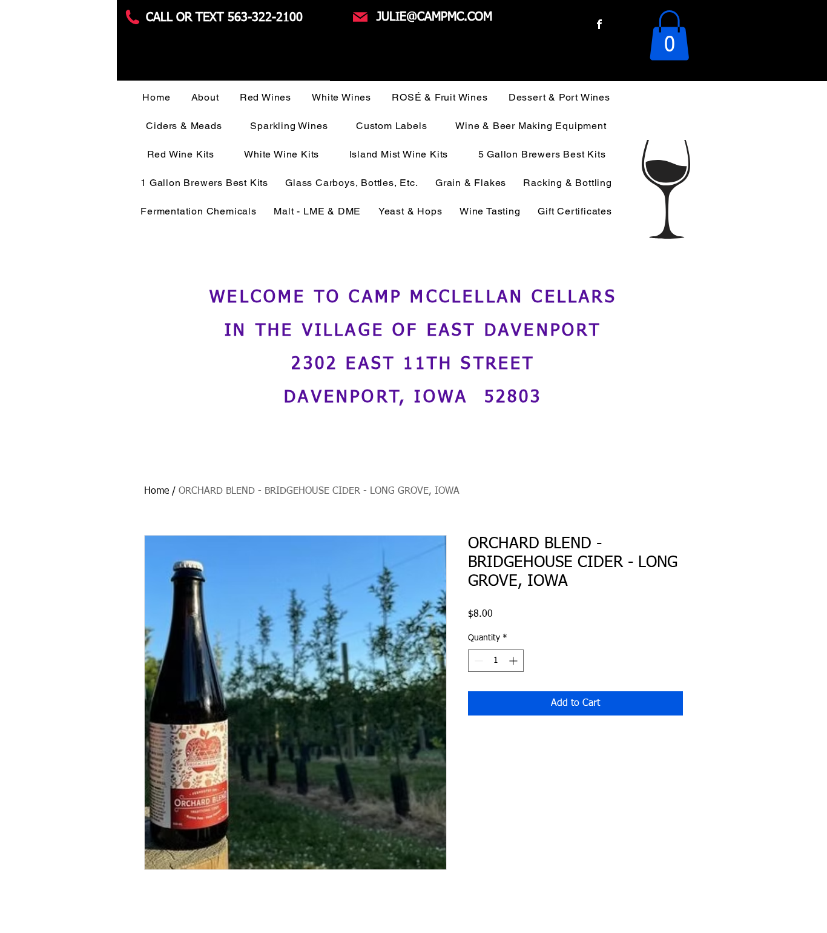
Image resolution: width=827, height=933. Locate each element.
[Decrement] (477, 660)
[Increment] (514, 660)
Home (156, 491)
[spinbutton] (496, 660)
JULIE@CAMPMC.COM (434, 17)
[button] (669, 35)
